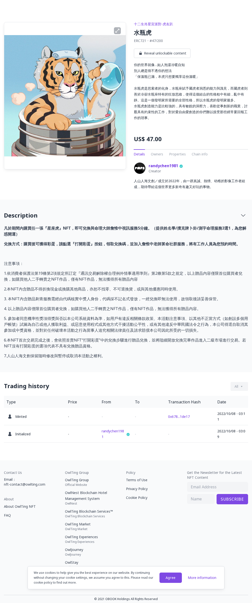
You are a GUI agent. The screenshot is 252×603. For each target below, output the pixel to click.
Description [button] (21, 215)
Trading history (26, 386)
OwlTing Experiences (81, 539)
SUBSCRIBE (232, 499)
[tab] (126, 215)
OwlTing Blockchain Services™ (89, 513)
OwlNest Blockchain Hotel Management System (86, 498)
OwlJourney (74, 552)
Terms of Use (136, 480)
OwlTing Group (77, 482)
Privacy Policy (137, 488)
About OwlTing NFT (20, 506)
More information (202, 577)
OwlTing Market (78, 526)
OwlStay (71, 564)
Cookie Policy (136, 497)
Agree (171, 577)
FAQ (7, 515)
